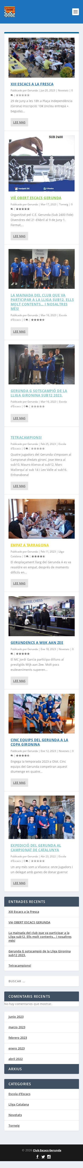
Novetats (63, 90)
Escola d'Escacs (19, 1094)
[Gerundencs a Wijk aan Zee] (42, 616)
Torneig (63, 204)
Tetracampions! (26, 437)
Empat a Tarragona (30, 545)
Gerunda (32, 90)
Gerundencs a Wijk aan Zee (37, 642)
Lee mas (19, 122)
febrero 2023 (18, 1038)
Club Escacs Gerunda (47, 1150)
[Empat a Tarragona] (42, 519)
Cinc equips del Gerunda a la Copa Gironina (39, 742)
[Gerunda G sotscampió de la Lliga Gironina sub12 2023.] (42, 364)
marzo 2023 (17, 1027)
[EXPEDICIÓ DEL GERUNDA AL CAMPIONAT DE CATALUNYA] (42, 817)
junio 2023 (16, 1017)
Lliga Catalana (19, 1104)
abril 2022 (16, 1059)
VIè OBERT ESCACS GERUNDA (36, 198)
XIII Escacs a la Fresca (32, 84)
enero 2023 (17, 1048)
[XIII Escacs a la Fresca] (42, 58)
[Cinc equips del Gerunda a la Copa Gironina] (42, 714)
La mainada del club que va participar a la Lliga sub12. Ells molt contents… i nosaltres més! (42, 302)
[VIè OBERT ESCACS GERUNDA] (42, 163)
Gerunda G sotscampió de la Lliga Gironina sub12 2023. (39, 393)
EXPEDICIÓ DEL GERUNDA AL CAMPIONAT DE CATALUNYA (36, 847)
